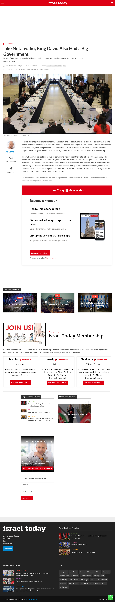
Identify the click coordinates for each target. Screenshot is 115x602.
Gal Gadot (64, 587)
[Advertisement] (57, 26)
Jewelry (63, 583)
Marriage (84, 579)
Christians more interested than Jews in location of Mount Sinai (57, 304)
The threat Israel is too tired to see (74, 415)
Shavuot (90, 572)
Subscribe (8, 549)
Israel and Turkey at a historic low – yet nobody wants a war (40, 405)
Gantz (93, 579)
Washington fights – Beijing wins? (40, 412)
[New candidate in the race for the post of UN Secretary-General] (24, 417)
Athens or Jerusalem (98, 583)
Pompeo (84, 583)
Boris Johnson (99, 575)
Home (5, 69)
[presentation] (85, 402)
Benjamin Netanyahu (54, 66)
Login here (51, 258)
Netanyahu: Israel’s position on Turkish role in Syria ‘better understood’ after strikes (35, 590)
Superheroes (86, 575)
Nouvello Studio (31, 599)
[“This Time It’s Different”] (20, 303)
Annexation (102, 579)
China (98, 572)
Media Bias (64, 575)
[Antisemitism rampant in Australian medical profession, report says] (8, 573)
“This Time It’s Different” (21, 304)
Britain (82, 572)
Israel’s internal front (79, 544)
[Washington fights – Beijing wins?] (24, 411)
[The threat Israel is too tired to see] (8, 581)
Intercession (73, 583)
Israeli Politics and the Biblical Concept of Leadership (96, 304)
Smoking (63, 579)
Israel (11, 69)
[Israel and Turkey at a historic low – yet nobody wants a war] (24, 402)
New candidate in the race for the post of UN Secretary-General (40, 420)
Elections (73, 572)
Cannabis (74, 575)
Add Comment (11, 162)
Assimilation (74, 579)
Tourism (106, 572)
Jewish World (21, 571)
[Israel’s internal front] (64, 544)
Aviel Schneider (11, 66)
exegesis (63, 572)
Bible (64, 66)
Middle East (20, 586)
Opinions (31, 401)
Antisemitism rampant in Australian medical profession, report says (32, 574)
